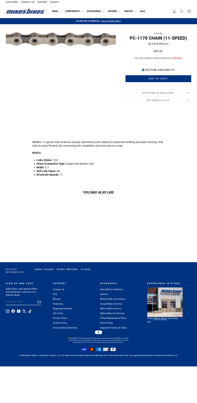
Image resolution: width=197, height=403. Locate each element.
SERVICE (128, 11)
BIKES (55, 11)
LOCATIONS (12, 2)
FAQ (55, 294)
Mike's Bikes (160, 318)
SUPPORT (42, 2)
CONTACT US (28, 2)
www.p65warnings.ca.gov (114, 342)
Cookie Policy (60, 323)
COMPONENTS (72, 11)
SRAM (158, 33)
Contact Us (58, 289)
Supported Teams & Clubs (113, 327)
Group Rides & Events (111, 304)
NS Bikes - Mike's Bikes (67, 269)
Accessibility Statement (65, 327)
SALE (142, 11)
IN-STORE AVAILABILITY (160, 69)
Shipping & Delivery (158, 93)
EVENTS (54, 2)
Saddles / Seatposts (44, 269)
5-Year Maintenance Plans (113, 318)
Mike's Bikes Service (110, 308)
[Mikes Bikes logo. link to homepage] (25, 11)
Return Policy (158, 100)
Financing (58, 304)
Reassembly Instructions (112, 299)
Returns (57, 299)
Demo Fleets (106, 323)
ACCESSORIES (94, 11)
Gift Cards (58, 313)
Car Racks (85, 269)
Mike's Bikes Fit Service (112, 313)
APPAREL (113, 11)
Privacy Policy (60, 318)
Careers (104, 294)
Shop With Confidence (111, 289)
